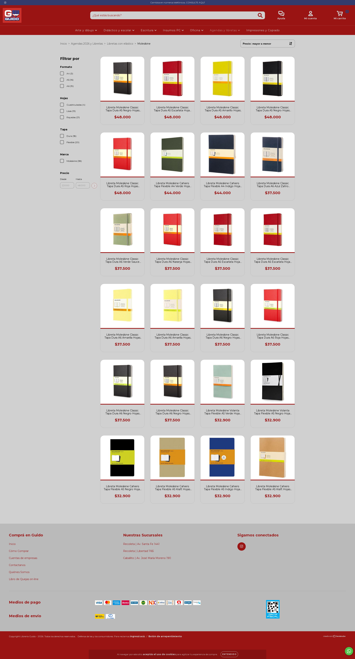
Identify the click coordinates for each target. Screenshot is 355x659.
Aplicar (94, 185)
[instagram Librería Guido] (5, 2)
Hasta (79, 179)
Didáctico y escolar (118, 30)
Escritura (147, 30)
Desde (63, 179)
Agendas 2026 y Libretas (87, 43)
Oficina (195, 30)
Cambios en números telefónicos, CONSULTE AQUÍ (177, 2)
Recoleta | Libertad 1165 (138, 551)
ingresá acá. (137, 636)
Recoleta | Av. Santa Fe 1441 (141, 544)
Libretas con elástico (120, 43)
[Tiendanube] (334, 636)
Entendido (229, 654)
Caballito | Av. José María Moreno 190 (147, 558)
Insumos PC (172, 30)
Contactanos (17, 565)
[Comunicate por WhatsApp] (349, 651)
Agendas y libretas (224, 30)
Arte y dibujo (85, 30)
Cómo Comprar (19, 551)
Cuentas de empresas (23, 558)
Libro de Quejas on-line (23, 579)
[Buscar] (260, 15)
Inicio (63, 43)
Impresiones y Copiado (263, 30)
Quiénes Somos (19, 572)
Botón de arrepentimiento (165, 636)
